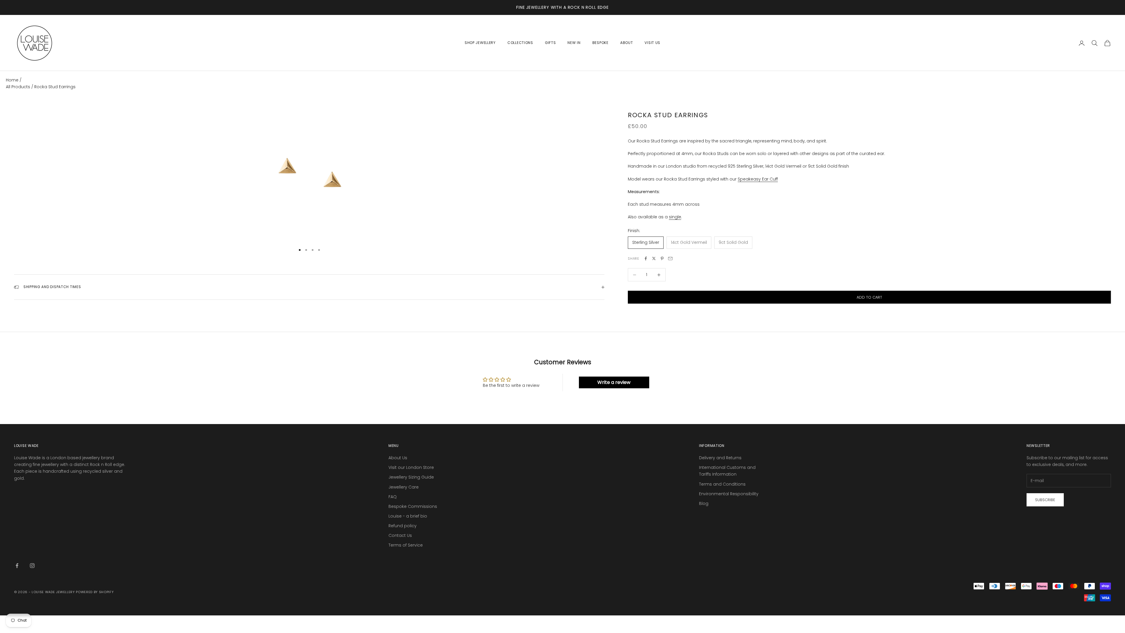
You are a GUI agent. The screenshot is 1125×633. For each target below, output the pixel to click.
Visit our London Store (411, 467)
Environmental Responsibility (728, 494)
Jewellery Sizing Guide (411, 477)
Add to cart (869, 297)
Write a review (613, 382)
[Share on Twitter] (654, 258)
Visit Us (652, 42)
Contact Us (400, 535)
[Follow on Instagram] (32, 566)
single (675, 217)
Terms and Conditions (722, 484)
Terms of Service (405, 545)
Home (12, 80)
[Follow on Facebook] (17, 566)
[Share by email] (670, 258)
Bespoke (600, 42)
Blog (703, 503)
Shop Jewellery (480, 42)
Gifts (550, 42)
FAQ (392, 497)
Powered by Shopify (95, 592)
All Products (18, 87)
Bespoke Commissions (412, 506)
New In (573, 42)
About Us (397, 458)
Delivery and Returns (720, 458)
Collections (520, 42)
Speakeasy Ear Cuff (758, 179)
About (626, 42)
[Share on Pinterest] (662, 258)
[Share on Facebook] (645, 258)
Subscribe (1045, 500)
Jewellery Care (403, 487)
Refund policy (402, 526)
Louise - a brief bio (407, 516)
